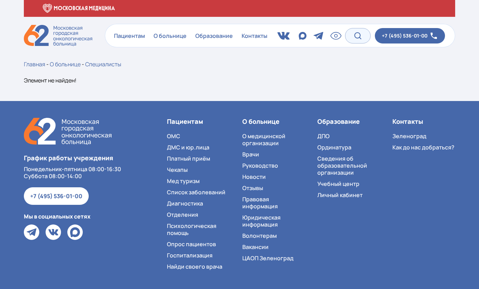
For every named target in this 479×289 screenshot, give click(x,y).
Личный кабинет (340, 195)
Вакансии (255, 247)
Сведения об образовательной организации (342, 165)
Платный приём (188, 158)
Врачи (250, 154)
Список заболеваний (196, 192)
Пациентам (129, 36)
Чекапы (177, 170)
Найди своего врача (194, 266)
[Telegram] (31, 232)
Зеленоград (409, 136)
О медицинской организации (263, 139)
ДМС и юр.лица (188, 147)
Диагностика (185, 203)
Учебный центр (338, 184)
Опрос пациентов (191, 244)
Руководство (260, 165)
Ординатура (334, 147)
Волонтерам (259, 236)
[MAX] (75, 232)
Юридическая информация (261, 221)
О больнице (170, 36)
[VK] (53, 232)
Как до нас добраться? (423, 147)
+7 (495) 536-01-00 (56, 196)
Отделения (182, 215)
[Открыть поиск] (358, 35)
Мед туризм (183, 181)
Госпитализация (189, 255)
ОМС (173, 136)
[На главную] (68, 131)
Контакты (254, 36)
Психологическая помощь (191, 229)
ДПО (323, 136)
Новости (254, 177)
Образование (214, 36)
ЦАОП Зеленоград (268, 258)
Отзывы (252, 188)
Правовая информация (260, 202)
